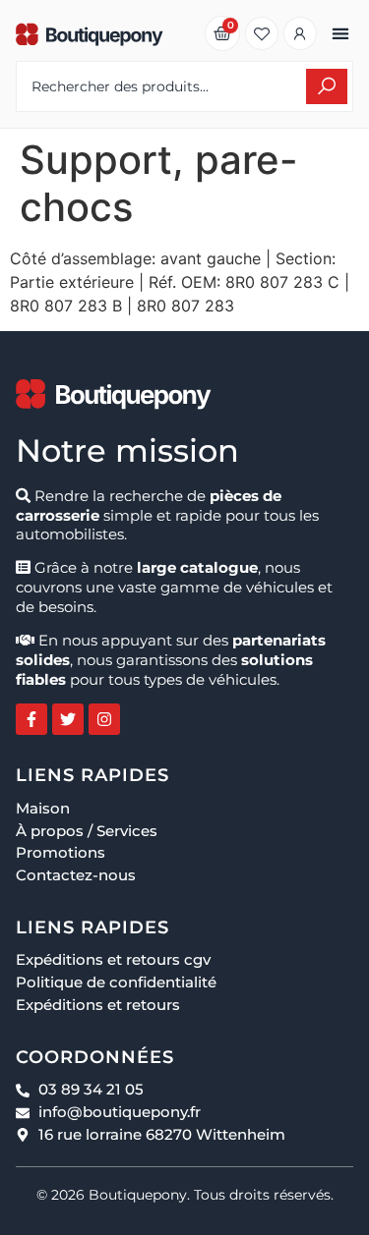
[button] (340, 34)
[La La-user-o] (300, 33)
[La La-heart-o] (261, 33)
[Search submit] (326, 86)
